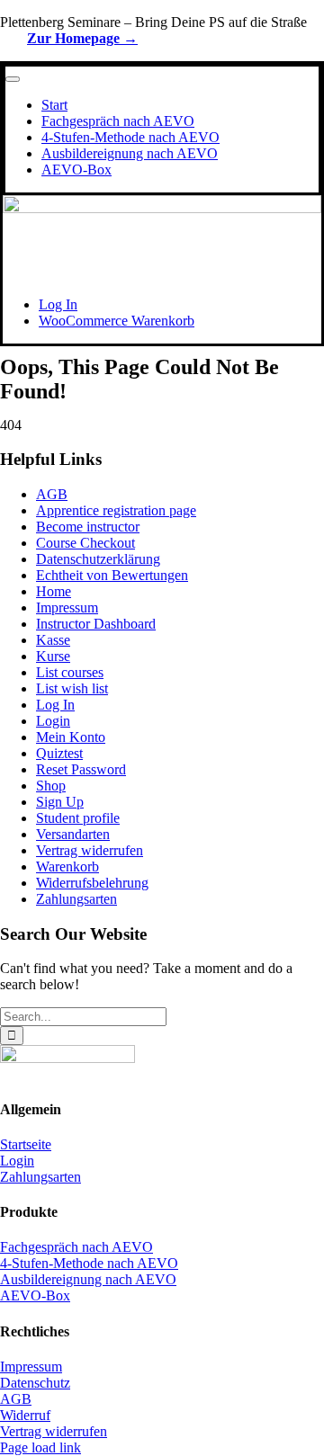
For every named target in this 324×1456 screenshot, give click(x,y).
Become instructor (88, 526)
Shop (51, 785)
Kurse (53, 656)
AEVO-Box (35, 1295)
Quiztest (59, 753)
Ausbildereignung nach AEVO (88, 1279)
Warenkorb (67, 866)
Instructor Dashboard (96, 623)
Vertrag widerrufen (89, 850)
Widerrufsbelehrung (92, 882)
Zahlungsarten (76, 899)
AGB (52, 494)
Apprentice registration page (116, 510)
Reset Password (81, 769)
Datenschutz (35, 1382)
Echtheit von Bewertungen (112, 575)
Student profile (78, 818)
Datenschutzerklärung (98, 559)
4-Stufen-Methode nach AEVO (89, 1263)
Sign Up (60, 801)
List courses (70, 672)
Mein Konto (70, 737)
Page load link (40, 1447)
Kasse (53, 640)
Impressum (67, 607)
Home (53, 591)
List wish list (72, 688)
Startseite (25, 1144)
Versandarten (73, 834)
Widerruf (25, 1415)
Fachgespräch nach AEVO (76, 1247)
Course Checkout (85, 542)
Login (53, 720)
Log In (55, 704)
